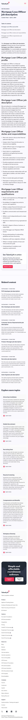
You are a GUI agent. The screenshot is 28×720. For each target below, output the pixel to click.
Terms (2, 717)
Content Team (5, 17)
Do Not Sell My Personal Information (15, 717)
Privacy (6, 717)
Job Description (5, 8)
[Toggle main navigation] (25, 3)
